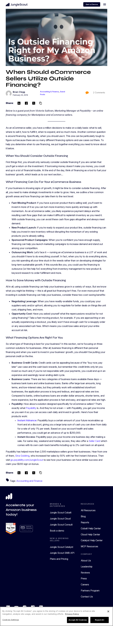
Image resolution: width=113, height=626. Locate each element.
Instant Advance (27, 420)
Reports (85, 522)
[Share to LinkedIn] (19, 103)
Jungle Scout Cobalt (60, 512)
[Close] (108, 611)
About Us (86, 560)
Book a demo (57, 530)
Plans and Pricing (59, 558)
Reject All (99, 620)
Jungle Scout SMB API (62, 552)
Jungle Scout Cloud (60, 518)
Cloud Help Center (90, 534)
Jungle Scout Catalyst (61, 546)
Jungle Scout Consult (61, 524)
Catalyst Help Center (92, 540)
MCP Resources (89, 546)
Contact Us (87, 596)
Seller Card (94, 441)
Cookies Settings (10, 619)
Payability (31, 408)
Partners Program (90, 590)
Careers (85, 584)
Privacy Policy (72, 614)
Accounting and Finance (29, 480)
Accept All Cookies (78, 620)
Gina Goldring (22, 455)
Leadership (86, 566)
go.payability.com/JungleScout (26, 459)
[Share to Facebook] (26, 103)
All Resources (88, 510)
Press (84, 578)
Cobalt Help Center (91, 528)
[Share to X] (34, 103)
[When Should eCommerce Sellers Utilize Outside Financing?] (56, 37)
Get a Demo (92, 4)
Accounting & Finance (49, 92)
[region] (56, 616)
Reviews (85, 572)
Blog (83, 516)
